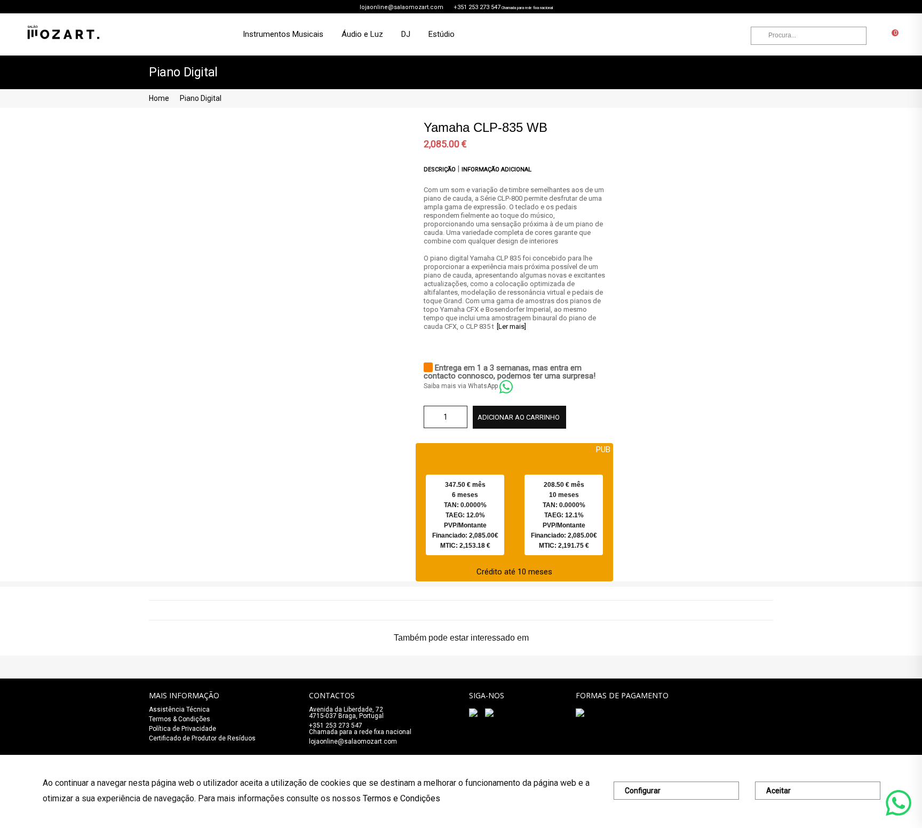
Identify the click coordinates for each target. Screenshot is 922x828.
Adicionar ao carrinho (519, 417)
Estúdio (441, 34)
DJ (405, 34)
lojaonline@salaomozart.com (401, 7)
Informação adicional (496, 169)
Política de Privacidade (182, 728)
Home (159, 98)
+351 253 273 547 (477, 7)
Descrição (440, 169)
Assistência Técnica (179, 709)
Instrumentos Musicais (283, 34)
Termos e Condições (401, 798)
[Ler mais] (511, 326)
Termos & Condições (179, 719)
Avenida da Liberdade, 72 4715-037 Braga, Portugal (346, 713)
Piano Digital (200, 98)
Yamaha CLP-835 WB (485, 127)
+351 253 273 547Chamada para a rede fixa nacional (360, 729)
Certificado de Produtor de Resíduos (202, 738)
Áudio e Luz (362, 34)
